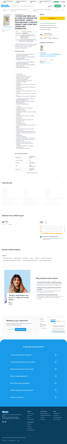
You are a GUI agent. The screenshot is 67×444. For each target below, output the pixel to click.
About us (28, 417)
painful (31, 258)
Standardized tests (30, 430)
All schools (29, 424)
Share (63, 10)
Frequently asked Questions (45, 415)
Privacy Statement (11, 440)
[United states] (8, 10)
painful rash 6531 (17, 258)
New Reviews (29, 428)
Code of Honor (56, 415)
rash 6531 (37, 258)
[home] (5, 6)
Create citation (19, 329)
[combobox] (23, 6)
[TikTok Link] (6, 422)
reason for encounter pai (46, 258)
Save (57, 10)
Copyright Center (56, 413)
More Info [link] (48, 62)
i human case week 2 (7, 258)
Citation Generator (30, 419)
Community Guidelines (57, 417)
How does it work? (30, 413)
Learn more (10, 329)
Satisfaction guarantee (44, 413)
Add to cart (51, 18)
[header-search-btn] (13, 6)
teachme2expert (48, 33)
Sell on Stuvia (29, 415)
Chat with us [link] (42, 417)
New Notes (29, 426)
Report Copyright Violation (33, 172)
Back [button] (5, 10)
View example (8, 26)
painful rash (25, 258)
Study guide (42, 419)
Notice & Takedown (56, 419)
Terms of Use (4, 440)
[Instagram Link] (3, 422)
